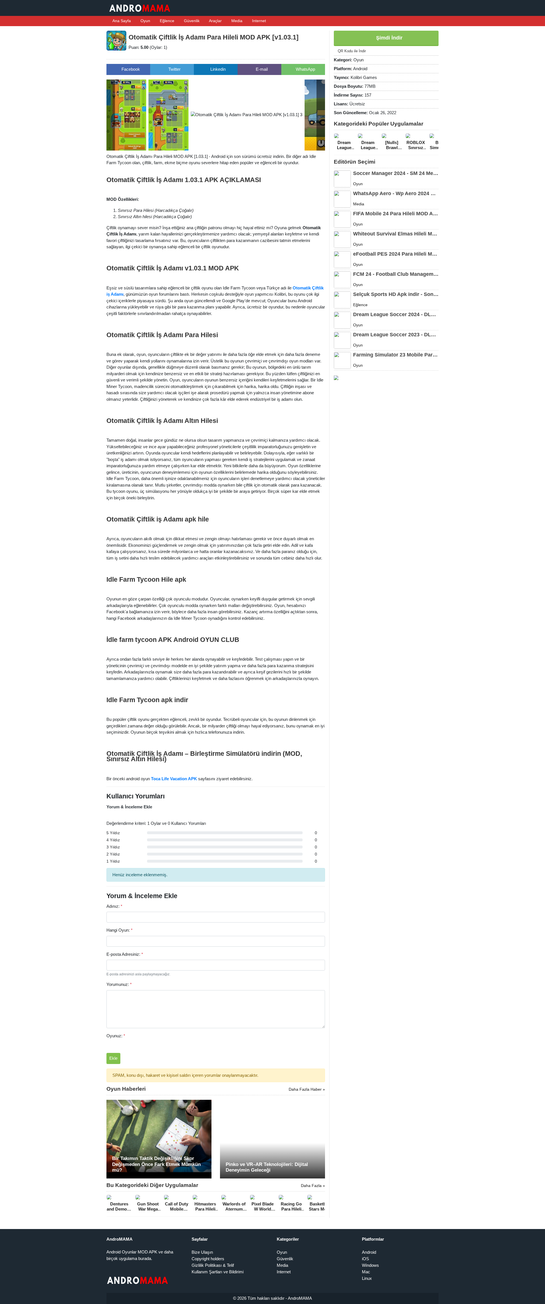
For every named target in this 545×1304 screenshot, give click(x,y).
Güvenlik (191, 20)
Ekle (113, 1058)
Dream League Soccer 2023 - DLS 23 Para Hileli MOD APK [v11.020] (396, 334)
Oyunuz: (115, 1035)
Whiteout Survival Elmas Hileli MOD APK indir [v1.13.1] (396, 234)
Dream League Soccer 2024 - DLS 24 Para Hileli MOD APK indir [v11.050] (396, 314)
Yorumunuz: (119, 984)
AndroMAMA (300, 1298)
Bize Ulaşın (202, 1252)
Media (236, 20)
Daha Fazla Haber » (307, 1089)
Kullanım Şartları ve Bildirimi (218, 1271)
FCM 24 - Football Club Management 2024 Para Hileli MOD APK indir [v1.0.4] (396, 274)
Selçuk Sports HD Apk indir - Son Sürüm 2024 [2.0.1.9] (396, 294)
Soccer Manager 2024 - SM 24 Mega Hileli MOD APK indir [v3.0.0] (396, 173)
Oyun (144, 20)
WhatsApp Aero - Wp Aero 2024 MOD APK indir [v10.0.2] (396, 193)
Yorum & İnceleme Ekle (129, 806)
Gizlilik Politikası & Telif (213, 1265)
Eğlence (166, 20)
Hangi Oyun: (119, 930)
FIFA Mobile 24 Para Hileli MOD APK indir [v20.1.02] (396, 213)
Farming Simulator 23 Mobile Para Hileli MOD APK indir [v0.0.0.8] (396, 355)
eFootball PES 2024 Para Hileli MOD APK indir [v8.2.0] (396, 254)
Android (369, 1252)
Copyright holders (208, 1258)
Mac (366, 1271)
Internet (258, 20)
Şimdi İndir (389, 38)
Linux (367, 1278)
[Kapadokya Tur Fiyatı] (336, 377)
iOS (365, 1258)
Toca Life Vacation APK (174, 778)
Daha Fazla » (313, 1185)
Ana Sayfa (121, 20)
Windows (370, 1265)
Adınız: (114, 906)
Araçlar (215, 20)
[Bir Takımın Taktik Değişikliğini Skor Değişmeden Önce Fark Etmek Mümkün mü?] (158, 1138)
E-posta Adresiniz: (124, 954)
